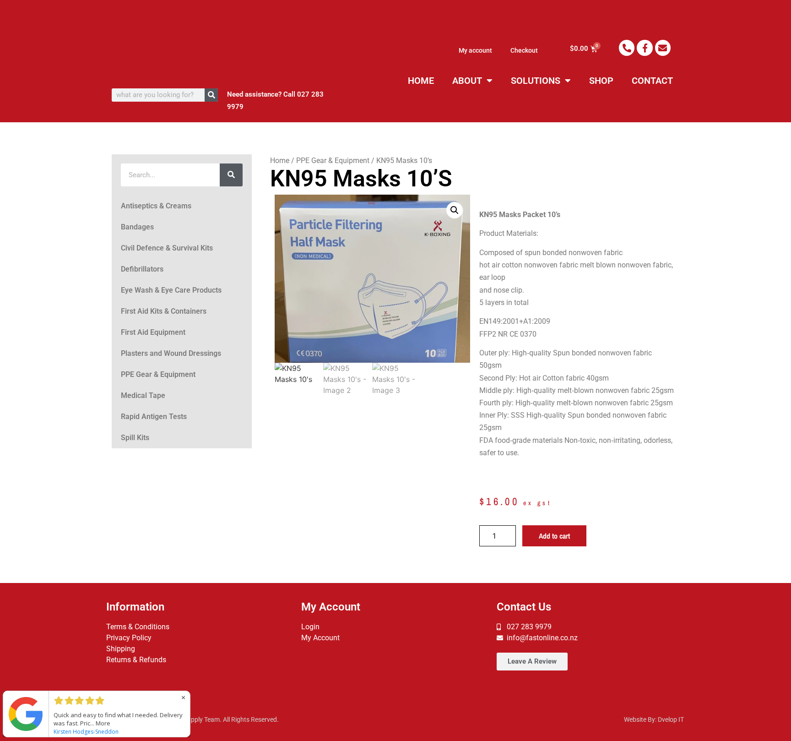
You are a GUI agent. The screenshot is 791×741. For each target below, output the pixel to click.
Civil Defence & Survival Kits (167, 248)
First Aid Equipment (153, 332)
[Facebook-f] (644, 47)
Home (279, 160)
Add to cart (554, 536)
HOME (421, 80)
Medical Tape (143, 395)
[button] (454, 210)
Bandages (137, 227)
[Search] (211, 95)
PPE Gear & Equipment (158, 374)
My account (475, 50)
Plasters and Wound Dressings (171, 353)
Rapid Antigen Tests (154, 416)
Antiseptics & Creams (156, 206)
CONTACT (652, 80)
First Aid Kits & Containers (163, 311)
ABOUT (467, 80)
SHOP (601, 80)
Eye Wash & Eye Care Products (171, 290)
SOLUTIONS (535, 80)
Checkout (524, 50)
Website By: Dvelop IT (654, 719)
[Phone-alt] (626, 47)
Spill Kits (135, 437)
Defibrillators (142, 269)
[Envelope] (663, 47)
